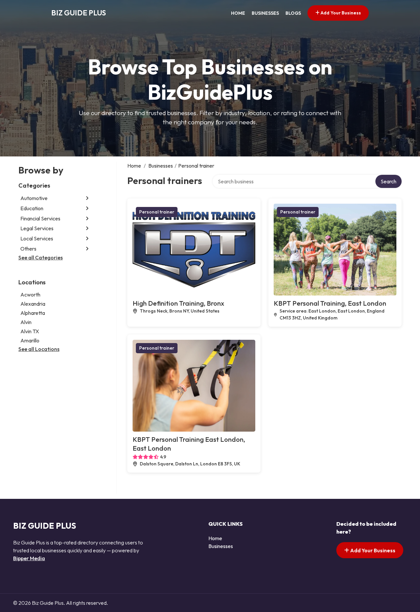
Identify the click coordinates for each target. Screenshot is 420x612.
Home (238, 13)
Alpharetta (32, 313)
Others (28, 248)
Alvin (26, 322)
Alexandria (32, 303)
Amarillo (29, 340)
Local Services (36, 238)
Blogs (293, 13)
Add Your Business (340, 13)
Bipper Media (29, 558)
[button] (87, 198)
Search (388, 181)
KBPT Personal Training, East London (330, 303)
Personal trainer (156, 212)
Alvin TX (29, 331)
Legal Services (36, 228)
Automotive (34, 198)
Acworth (30, 294)
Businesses (265, 13)
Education (31, 208)
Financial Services (40, 218)
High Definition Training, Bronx (178, 303)
